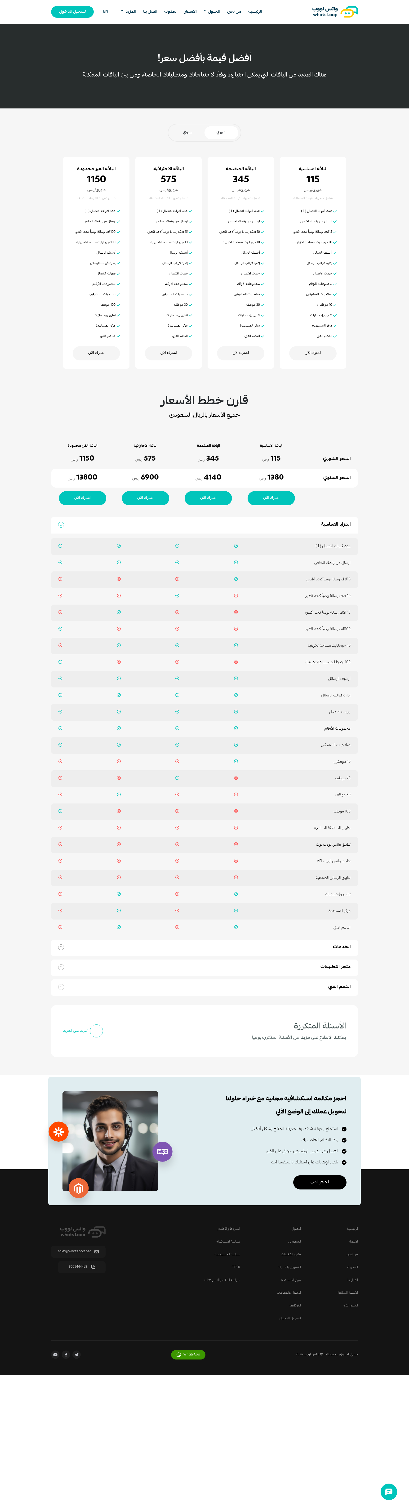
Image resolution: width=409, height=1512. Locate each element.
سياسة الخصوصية (227, 1254)
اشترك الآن (313, 353)
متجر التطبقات (291, 1254)
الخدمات (342, 947)
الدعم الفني (339, 987)
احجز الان (320, 1182)
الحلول (296, 1229)
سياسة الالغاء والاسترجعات (222, 1280)
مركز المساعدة (291, 1280)
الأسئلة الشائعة (348, 1293)
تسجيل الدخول (72, 12)
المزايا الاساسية (336, 525)
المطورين (294, 1241)
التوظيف (295, 1305)
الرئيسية (255, 12)
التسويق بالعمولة (289, 1267)
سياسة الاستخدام (228, 1241)
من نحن (234, 12)
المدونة (171, 12)
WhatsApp (191, 1354)
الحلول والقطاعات (289, 1293)
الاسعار (191, 12)
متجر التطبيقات (335, 967)
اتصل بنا (150, 12)
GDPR (236, 1267)
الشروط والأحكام (229, 1229)
